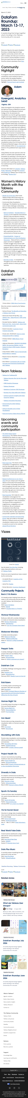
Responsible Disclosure (7, 1080)
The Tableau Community (11, 1013)
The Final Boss (10, 712)
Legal (4, 1077)
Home (3, 7)
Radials (17, 564)
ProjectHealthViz (8, 236)
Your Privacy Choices (15, 1084)
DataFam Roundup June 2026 (14, 976)
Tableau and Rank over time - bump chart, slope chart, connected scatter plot (14, 324)
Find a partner (7, 1044)
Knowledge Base (8, 1055)
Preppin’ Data (9, 655)
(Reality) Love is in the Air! (18, 676)
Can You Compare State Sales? (16, 625)
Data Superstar (6, 495)
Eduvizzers (7, 689)
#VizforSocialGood (11, 820)
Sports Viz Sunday (10, 800)
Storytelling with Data (11, 744)
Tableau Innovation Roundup (12, 400)
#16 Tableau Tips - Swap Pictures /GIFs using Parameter (14, 317)
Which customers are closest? (15, 659)
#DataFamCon (10, 674)
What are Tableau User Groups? (13, 904)
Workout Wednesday (11, 622)
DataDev (6, 1024)
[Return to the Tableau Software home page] (6, 1)
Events (5, 1035)
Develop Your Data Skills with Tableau (15, 392)
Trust (5, 1074)
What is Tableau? (9, 993)
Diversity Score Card (13, 843)
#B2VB (8, 607)
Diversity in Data (8, 260)
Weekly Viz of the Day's (9, 195)
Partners (6, 1041)
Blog (7, 7)
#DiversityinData (11, 783)
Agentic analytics (8, 996)
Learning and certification (10, 1058)
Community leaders (9, 1021)
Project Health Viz (10, 760)
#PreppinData (10, 657)
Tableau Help (7, 1061)
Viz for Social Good (9, 810)
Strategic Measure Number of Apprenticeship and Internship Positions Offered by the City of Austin (13, 693)
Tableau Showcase (9, 386)
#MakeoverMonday (11, 638)
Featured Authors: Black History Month (13, 413)
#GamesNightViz (11, 710)
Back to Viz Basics (9, 213)
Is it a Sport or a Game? (16, 804)
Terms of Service (10, 1077)
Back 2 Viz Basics (9, 605)
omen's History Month (16, 785)
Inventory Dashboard (19, 587)
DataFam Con (9, 672)
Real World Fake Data (11, 830)
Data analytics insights (9, 1002)
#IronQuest (9, 728)
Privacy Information (19, 1077)
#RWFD (8, 841)
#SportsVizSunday (11, 802)
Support (6, 1052)
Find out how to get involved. (15, 82)
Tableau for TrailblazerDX (9, 375)
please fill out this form (9, 526)
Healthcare (7, 172)
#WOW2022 (9, 623)
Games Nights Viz (10, 708)
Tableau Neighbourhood (10, 1030)
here (22, 61)
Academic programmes (9, 1032)
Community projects (9, 1027)
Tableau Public (7, 571)
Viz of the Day (13, 567)
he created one (21, 146)
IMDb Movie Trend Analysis (18, 303)
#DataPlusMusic (10, 858)
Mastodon (8, 170)
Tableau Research (8, 1004)
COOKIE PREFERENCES (19, 1080)
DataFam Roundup (7, 866)
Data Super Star (7, 463)
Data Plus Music (9, 856)
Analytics (22, 170)
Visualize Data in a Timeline (14, 608)
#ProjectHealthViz (11, 762)
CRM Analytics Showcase (11, 383)
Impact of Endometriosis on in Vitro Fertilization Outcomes (15, 238)
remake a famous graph (16, 747)
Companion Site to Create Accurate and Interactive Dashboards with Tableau (13, 363)
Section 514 (12, 174)
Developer (14, 1074)
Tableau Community (12, 7)
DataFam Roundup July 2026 (13, 941)
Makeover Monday (10, 637)
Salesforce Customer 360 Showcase (14, 389)
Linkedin (17, 169)
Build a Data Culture (9, 999)
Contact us (6, 1007)
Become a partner (8, 1046)
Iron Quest (8, 727)
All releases (6, 1063)
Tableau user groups (9, 1018)
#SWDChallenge (10, 745)
